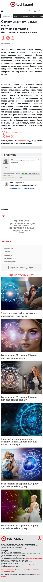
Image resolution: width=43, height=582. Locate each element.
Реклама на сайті (9, 258)
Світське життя (25, 16)
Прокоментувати (15, 188)
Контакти (7, 252)
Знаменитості (7, 16)
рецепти (21, 233)
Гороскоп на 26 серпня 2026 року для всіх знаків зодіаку (20, 398)
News (15, 16)
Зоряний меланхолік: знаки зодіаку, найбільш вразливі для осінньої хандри (19, 441)
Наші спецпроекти (10, 262)
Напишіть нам (8, 248)
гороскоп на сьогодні (21, 223)
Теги (4, 216)
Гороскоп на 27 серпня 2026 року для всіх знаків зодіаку (20, 356)
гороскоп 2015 (21, 221)
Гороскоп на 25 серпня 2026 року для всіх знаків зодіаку (20, 485)
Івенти (34, 16)
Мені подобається (30, 188)
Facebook (22, 141)
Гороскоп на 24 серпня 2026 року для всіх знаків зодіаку (20, 527)
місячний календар (21, 226)
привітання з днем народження (21, 229)
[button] (35, 11)
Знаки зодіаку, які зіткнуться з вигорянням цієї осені (19, 314)
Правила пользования (7, 570)
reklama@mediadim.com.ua (34, 558)
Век (12, 63)
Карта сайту (8, 255)
